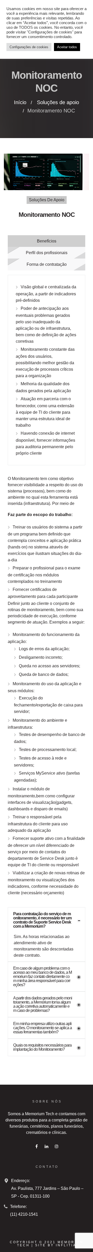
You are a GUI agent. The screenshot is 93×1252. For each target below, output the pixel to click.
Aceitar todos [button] (67, 47)
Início (20, 102)
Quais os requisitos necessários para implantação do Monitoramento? (42, 1047)
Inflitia (66, 1245)
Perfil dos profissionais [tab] (46, 253)
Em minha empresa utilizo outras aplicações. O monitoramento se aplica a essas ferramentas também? (42, 1027)
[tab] (46, 920)
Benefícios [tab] (46, 241)
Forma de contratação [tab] (47, 264)
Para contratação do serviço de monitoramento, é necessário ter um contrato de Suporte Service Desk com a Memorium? (42, 920)
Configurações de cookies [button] (29, 47)
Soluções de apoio (58, 102)
